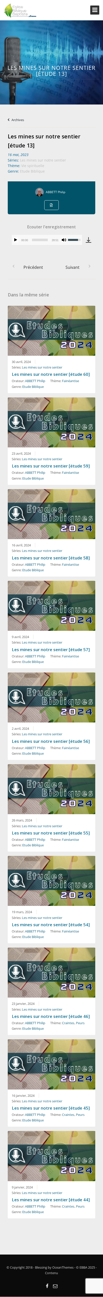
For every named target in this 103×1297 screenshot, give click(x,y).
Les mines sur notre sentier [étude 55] (51, 833)
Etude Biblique (32, 171)
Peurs (80, 1023)
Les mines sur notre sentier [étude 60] (51, 374)
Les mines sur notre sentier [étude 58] (51, 558)
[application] (47, 240)
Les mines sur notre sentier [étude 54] (51, 924)
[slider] (40, 240)
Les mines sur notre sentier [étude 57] (51, 649)
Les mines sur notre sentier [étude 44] (51, 1200)
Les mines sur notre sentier (43, 160)
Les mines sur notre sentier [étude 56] (51, 741)
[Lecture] (15, 239)
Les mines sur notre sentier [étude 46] (51, 1016)
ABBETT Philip (55, 192)
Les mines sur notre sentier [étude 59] (51, 466)
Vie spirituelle (32, 165)
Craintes (68, 1023)
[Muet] (64, 239)
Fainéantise (70, 381)
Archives (17, 120)
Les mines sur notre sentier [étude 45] (51, 1108)
